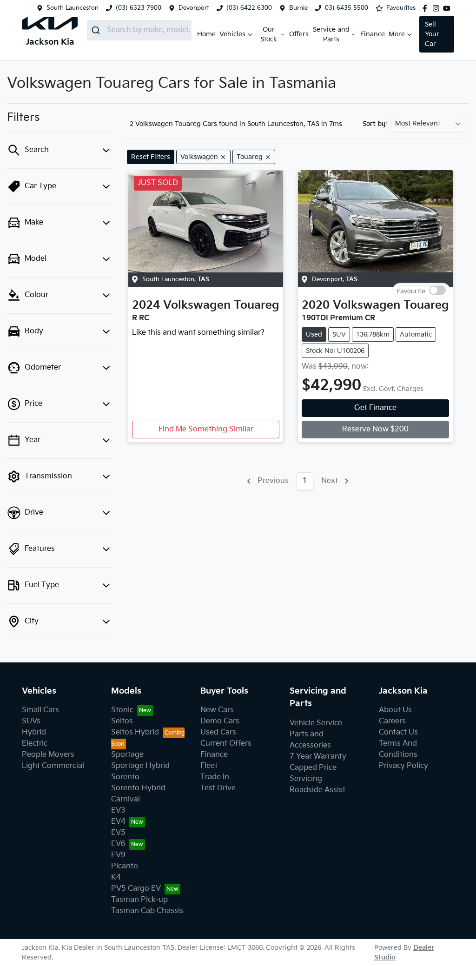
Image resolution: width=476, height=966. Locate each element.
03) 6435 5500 (346, 8)
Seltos (122, 721)
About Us (395, 710)
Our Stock (268, 34)
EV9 (118, 855)
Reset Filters (150, 157)
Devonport (193, 8)
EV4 (118, 821)
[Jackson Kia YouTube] (448, 8)
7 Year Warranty (318, 756)
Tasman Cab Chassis (147, 910)
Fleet (209, 765)
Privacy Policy (403, 765)
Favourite (411, 290)
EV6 (118, 844)
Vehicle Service (316, 723)
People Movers (48, 754)
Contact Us (398, 732)
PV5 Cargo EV (136, 888)
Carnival (125, 799)
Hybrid (34, 732)
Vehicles (232, 34)
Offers (299, 34)
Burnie (298, 8)
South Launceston (72, 8)
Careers (392, 721)
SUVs (31, 721)
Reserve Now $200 (375, 429)
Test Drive (218, 788)
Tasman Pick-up (139, 899)
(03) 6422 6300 (249, 8)
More (397, 34)
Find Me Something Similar (206, 429)
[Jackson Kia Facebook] (426, 8)
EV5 (118, 832)
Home (206, 34)
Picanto (124, 866)
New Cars (217, 710)
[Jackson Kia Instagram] (437, 8)
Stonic (122, 710)
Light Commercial (53, 765)
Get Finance (375, 408)
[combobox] (139, 30)
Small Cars (40, 710)
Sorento (125, 777)
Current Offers (225, 743)
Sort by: (375, 123)
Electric (34, 743)
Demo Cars (219, 721)
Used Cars (218, 732)
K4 (116, 877)
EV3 (118, 810)
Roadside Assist (317, 790)
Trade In (214, 777)
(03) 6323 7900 (138, 8)
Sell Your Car (432, 34)
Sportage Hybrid (140, 765)
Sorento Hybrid (138, 788)
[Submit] (97, 30)
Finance (372, 34)
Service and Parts (331, 34)
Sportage (127, 754)
